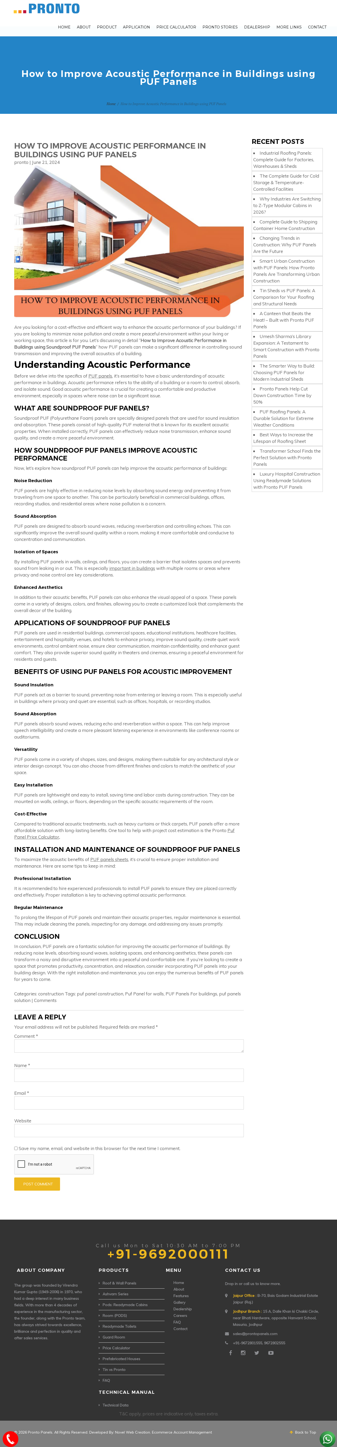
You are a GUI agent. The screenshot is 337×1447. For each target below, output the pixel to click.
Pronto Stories (220, 27)
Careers (180, 1315)
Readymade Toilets (119, 1326)
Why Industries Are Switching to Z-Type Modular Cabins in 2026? (287, 205)
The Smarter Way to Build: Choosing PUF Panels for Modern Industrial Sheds (284, 372)
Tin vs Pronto (114, 1369)
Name (22, 1065)
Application (136, 27)
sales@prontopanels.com (255, 1333)
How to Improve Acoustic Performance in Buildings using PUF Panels (110, 150)
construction (51, 993)
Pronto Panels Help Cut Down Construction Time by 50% (282, 395)
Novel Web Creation (132, 1432)
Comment (26, 1036)
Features (181, 1295)
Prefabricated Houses (121, 1358)
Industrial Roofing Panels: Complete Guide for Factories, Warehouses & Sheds (283, 159)
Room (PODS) (115, 1315)
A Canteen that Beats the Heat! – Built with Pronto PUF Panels (283, 320)
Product (107, 27)
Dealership (257, 27)
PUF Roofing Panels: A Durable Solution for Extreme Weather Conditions (283, 418)
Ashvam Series (115, 1294)
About (84, 27)
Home (64, 27)
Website (22, 1120)
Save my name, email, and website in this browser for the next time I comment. (99, 1148)
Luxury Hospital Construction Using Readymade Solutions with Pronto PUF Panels (286, 480)
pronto (21, 162)
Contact (317, 27)
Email (21, 1093)
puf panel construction (100, 993)
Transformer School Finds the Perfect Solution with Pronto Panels (287, 457)
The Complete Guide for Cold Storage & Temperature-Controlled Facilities (286, 182)
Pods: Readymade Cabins (125, 1304)
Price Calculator (176, 27)
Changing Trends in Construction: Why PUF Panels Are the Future (284, 244)
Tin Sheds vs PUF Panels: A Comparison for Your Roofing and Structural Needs (284, 297)
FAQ (106, 1380)
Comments (45, 1000)
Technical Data (115, 1405)
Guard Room (114, 1337)
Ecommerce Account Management (182, 1432)
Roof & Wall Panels (119, 1283)
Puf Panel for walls (144, 993)
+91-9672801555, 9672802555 (259, 1343)
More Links (289, 27)
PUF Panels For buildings (191, 993)
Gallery (179, 1302)
